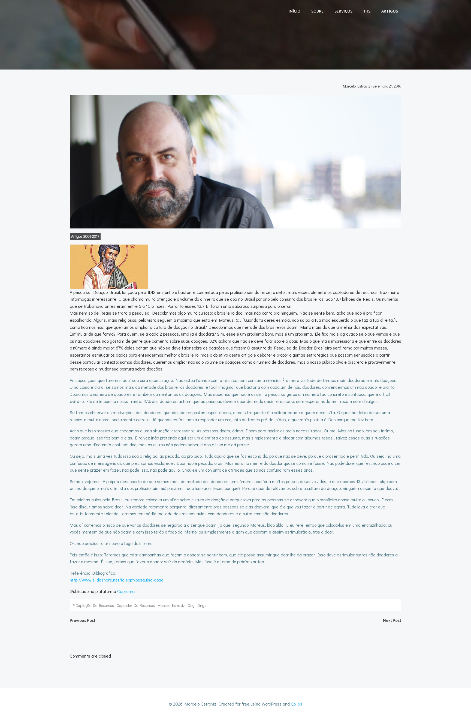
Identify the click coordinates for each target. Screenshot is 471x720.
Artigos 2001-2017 (85, 236)
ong (191, 605)
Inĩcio (294, 11)
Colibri (296, 704)
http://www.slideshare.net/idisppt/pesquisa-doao (116, 580)
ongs (201, 605)
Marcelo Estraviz (356, 86)
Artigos (389, 11)
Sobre (317, 11)
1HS (366, 11)
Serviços (343, 11)
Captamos (127, 591)
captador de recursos (136, 605)
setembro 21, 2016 (387, 86)
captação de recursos (95, 605)
